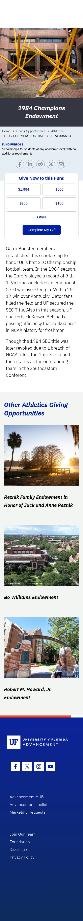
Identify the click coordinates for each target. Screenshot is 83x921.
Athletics (57, 131)
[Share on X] (52, 165)
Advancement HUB (27, 797)
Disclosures (20, 849)
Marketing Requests (28, 812)
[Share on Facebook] (21, 165)
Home (6, 131)
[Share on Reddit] (41, 165)
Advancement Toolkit (29, 804)
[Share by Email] (62, 165)
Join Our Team (23, 834)
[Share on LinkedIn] (31, 165)
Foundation (20, 841)
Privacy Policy (22, 857)
